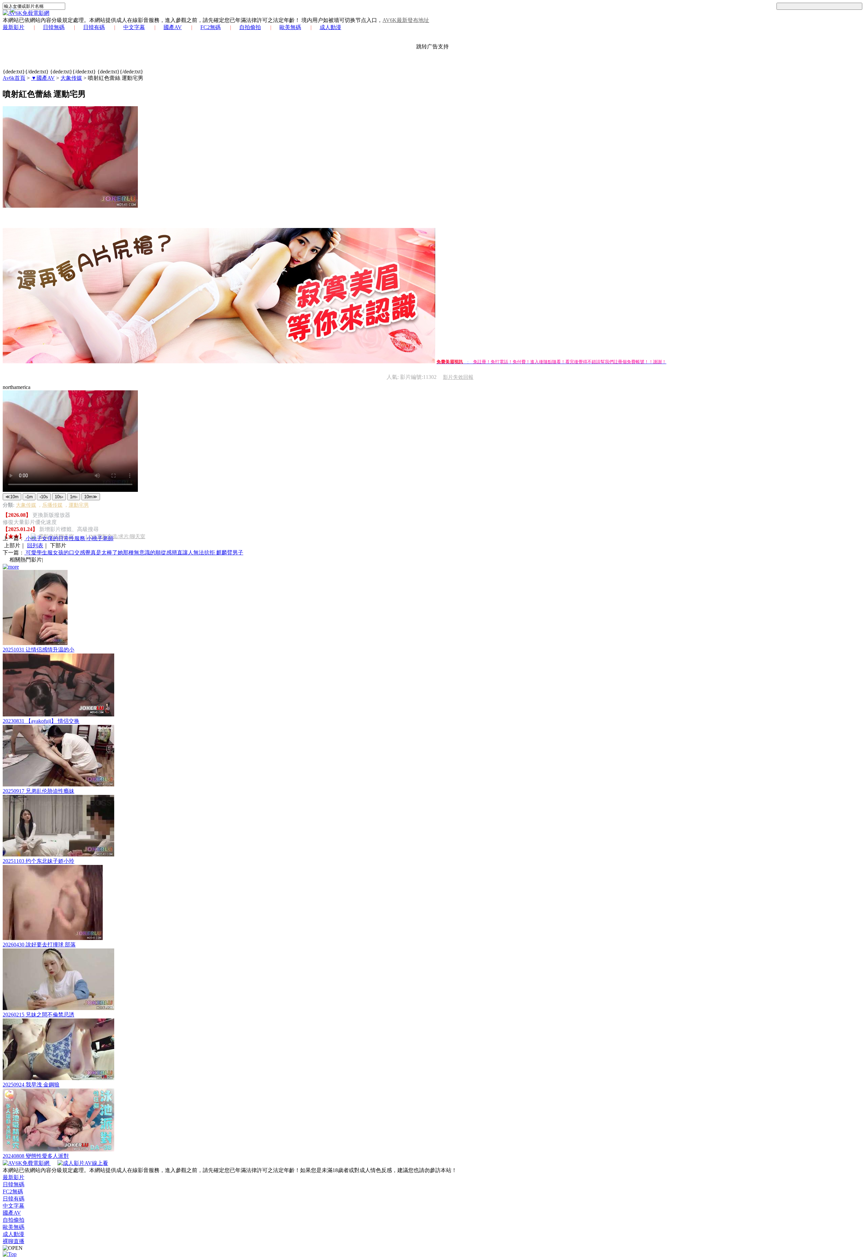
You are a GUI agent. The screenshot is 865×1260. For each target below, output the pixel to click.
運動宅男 (79, 505)
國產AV (173, 27)
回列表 (35, 545)
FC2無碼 (210, 27)
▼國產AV (43, 78)
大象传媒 (71, 78)
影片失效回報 (458, 377)
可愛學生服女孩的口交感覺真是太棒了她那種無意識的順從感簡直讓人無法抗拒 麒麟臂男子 (133, 552)
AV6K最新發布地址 (405, 20)
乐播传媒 (52, 505)
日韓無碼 (54, 27)
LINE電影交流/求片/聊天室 (115, 536)
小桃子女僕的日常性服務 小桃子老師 (69, 538)
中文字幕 (134, 27)
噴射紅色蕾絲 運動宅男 (115, 78)
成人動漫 (330, 27)
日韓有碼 (94, 27)
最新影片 (13, 27)
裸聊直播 (13, 1241)
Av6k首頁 (14, 78)
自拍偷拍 (250, 27)
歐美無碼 (290, 27)
